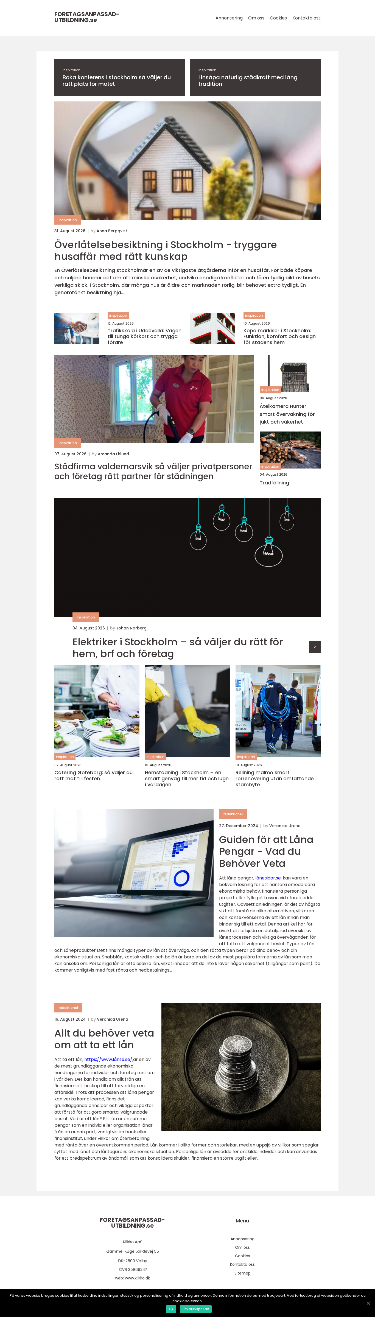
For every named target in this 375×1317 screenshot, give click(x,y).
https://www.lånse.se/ (108, 1059)
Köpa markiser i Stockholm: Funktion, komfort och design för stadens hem (280, 336)
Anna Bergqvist (112, 231)
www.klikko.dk (137, 1278)
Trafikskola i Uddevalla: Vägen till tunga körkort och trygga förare (144, 336)
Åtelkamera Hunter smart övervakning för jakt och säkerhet (287, 414)
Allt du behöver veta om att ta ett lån (104, 1039)
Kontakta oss (306, 18)
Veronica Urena (285, 826)
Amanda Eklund (113, 454)
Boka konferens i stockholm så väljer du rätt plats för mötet (117, 80)
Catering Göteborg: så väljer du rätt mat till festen (93, 775)
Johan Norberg (131, 628)
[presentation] (315, 647)
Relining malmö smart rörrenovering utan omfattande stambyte (275, 778)
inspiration (71, 70)
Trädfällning (274, 482)
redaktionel (233, 814)
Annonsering (229, 18)
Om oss (256, 18)
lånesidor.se (268, 878)
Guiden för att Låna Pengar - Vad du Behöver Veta (266, 851)
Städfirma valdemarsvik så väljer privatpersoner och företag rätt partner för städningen (153, 471)
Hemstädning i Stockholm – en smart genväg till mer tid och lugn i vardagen (187, 778)
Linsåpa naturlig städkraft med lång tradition (248, 80)
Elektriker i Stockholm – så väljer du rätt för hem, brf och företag (177, 648)
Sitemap (242, 1273)
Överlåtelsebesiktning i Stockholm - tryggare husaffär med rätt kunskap (165, 250)
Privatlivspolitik (196, 1309)
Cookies (278, 18)
